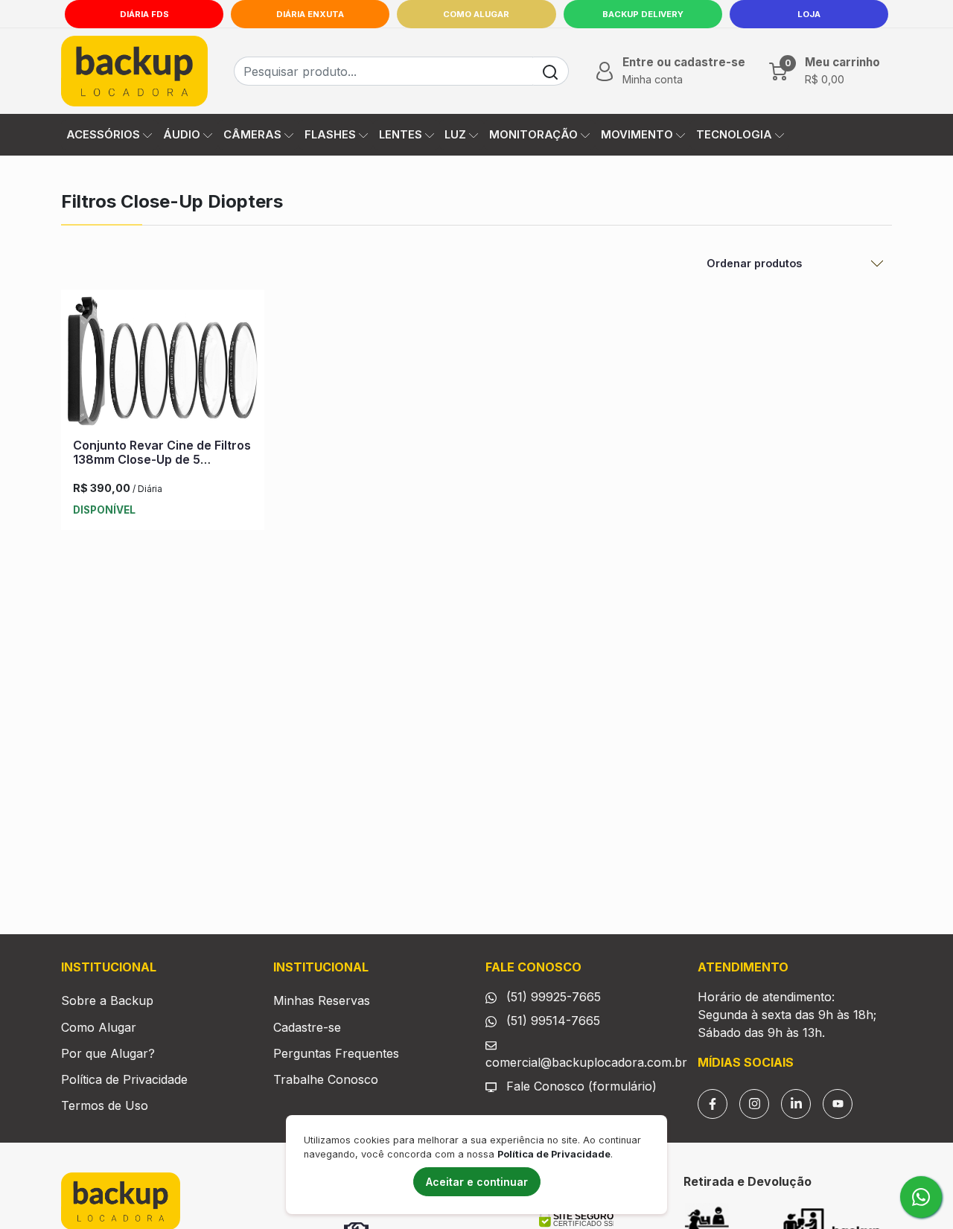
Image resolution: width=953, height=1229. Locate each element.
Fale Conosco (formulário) (581, 1086)
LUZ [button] (455, 134)
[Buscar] (550, 71)
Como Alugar (476, 14)
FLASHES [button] (330, 134)
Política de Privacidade (124, 1079)
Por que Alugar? (108, 1053)
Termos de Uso (104, 1105)
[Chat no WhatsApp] (921, 1197)
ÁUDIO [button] (181, 134)
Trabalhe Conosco (325, 1079)
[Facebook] (712, 1104)
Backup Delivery (642, 14)
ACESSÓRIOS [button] (103, 134)
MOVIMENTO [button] (637, 134)
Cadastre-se (307, 1027)
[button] (669, 71)
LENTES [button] (400, 134)
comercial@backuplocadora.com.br (586, 1062)
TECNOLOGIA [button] (734, 134)
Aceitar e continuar (477, 1181)
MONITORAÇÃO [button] (533, 134)
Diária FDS (144, 14)
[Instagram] (754, 1104)
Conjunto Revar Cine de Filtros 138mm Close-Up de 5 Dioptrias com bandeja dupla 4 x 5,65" (162, 467)
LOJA (808, 14)
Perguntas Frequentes (336, 1053)
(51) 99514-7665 (551, 1020)
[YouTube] (837, 1104)
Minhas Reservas (321, 1000)
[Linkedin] (796, 1104)
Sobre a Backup (107, 1000)
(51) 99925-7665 (552, 996)
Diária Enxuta (310, 14)
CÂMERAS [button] (252, 134)
